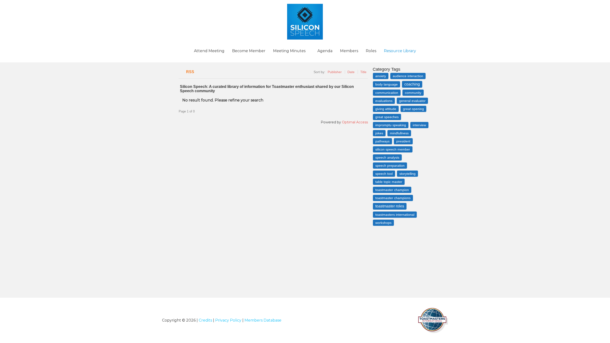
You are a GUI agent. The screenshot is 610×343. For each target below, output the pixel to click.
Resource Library (400, 51)
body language (386, 84)
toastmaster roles (389, 206)
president (403, 141)
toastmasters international (394, 215)
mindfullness (399, 133)
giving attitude (385, 109)
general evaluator (412, 101)
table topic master (388, 182)
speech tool (384, 174)
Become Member (248, 51)
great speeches (387, 117)
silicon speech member (392, 149)
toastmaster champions (393, 198)
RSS (190, 72)
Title (363, 72)
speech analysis (387, 157)
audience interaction (408, 76)
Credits (205, 320)
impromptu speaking (390, 125)
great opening (413, 109)
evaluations (383, 101)
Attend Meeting (209, 51)
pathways (382, 141)
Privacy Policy (228, 320)
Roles (371, 51)
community (413, 93)
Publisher (335, 72)
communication (386, 93)
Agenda (324, 51)
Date (351, 72)
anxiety (380, 76)
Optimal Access (355, 122)
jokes (379, 133)
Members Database (262, 320)
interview (419, 125)
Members (349, 51)
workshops (383, 223)
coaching (412, 84)
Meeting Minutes (289, 51)
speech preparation (390, 165)
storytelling (407, 174)
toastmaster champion (392, 190)
